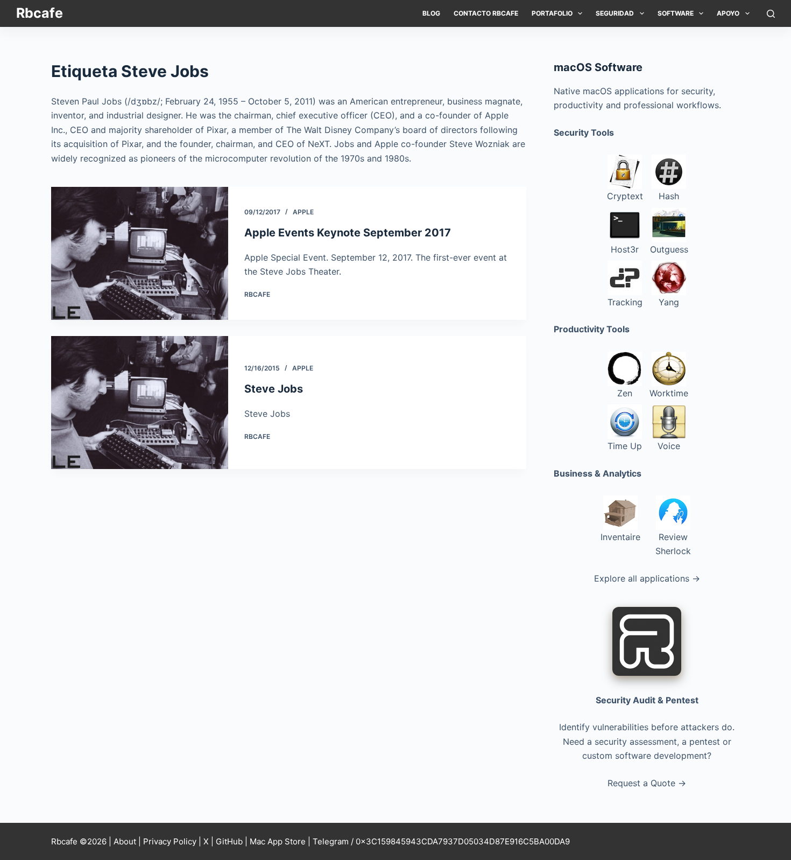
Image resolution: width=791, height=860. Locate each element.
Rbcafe (39, 13)
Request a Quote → (647, 783)
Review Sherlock (673, 544)
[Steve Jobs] (139, 402)
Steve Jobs (273, 388)
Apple (303, 212)
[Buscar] (771, 14)
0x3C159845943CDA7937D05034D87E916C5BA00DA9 (463, 841)
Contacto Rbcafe (486, 13)
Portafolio (552, 13)
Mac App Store (278, 841)
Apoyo (728, 13)
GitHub (229, 841)
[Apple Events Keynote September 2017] (139, 253)
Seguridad (615, 13)
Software (676, 13)
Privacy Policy (169, 841)
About (125, 841)
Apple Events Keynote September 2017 (347, 232)
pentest (704, 741)
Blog (431, 13)
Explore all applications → (647, 578)
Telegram (331, 841)
